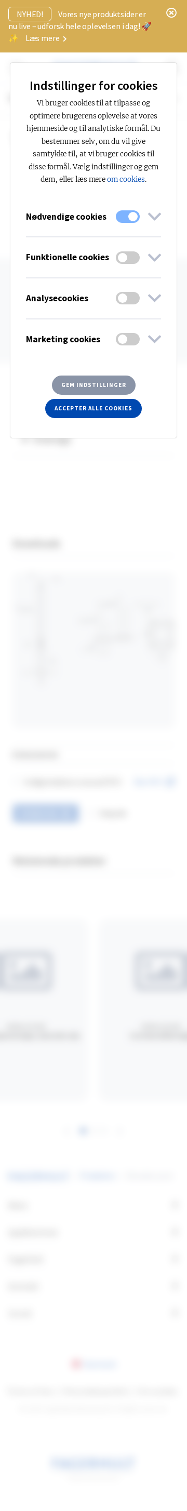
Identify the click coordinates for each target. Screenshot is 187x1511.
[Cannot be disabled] (128, 216)
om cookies (126, 179)
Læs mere (43, 38)
